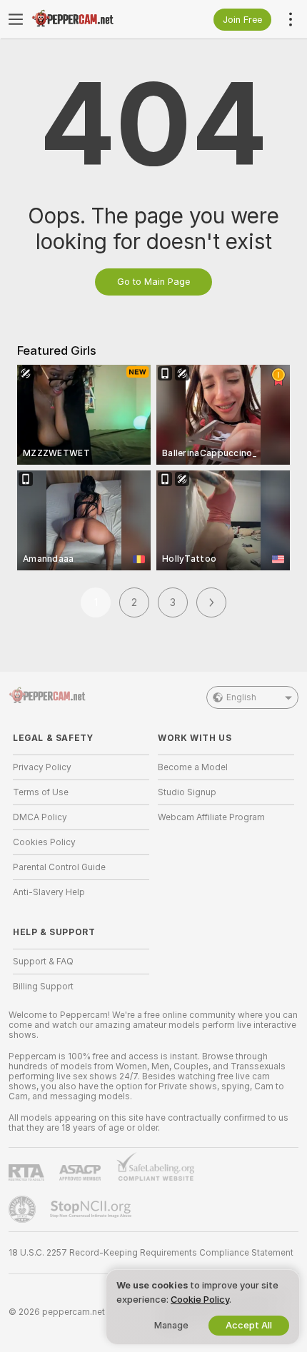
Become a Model (193, 767)
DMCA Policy (40, 817)
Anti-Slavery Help (49, 892)
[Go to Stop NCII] (92, 1209)
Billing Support (43, 987)
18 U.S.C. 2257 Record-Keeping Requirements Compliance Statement (151, 1253)
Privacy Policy (42, 767)
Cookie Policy (200, 1299)
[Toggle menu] (15, 19)
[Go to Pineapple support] (24, 1209)
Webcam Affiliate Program (211, 817)
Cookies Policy (44, 842)
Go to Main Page (153, 281)
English (241, 697)
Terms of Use (41, 792)
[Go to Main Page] (92, 19)
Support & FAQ (43, 962)
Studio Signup (187, 792)
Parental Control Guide (59, 867)
